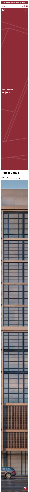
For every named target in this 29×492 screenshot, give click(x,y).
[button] (25, 10)
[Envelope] (4, 6)
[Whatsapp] (25, 488)
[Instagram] (24, 6)
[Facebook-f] (20, 6)
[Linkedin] (27, 6)
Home (3, 89)
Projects (7, 89)
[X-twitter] (22, 6)
